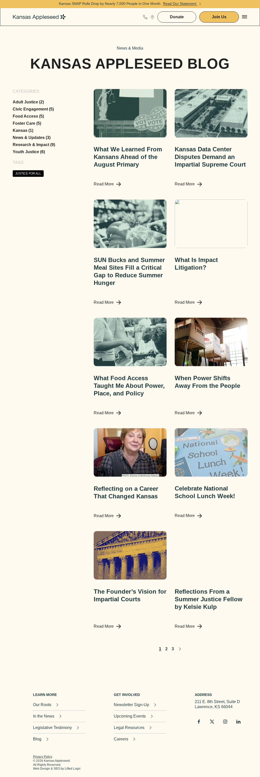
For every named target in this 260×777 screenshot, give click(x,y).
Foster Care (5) (27, 123)
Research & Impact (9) (34, 145)
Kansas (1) (23, 130)
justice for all (28, 173)
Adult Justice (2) (28, 102)
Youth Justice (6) (29, 152)
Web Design (41, 768)
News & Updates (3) (32, 137)
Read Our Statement (180, 4)
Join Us (219, 17)
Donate (177, 17)
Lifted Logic (73, 768)
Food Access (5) (28, 116)
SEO (57, 768)
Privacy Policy (42, 756)
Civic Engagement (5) (33, 109)
